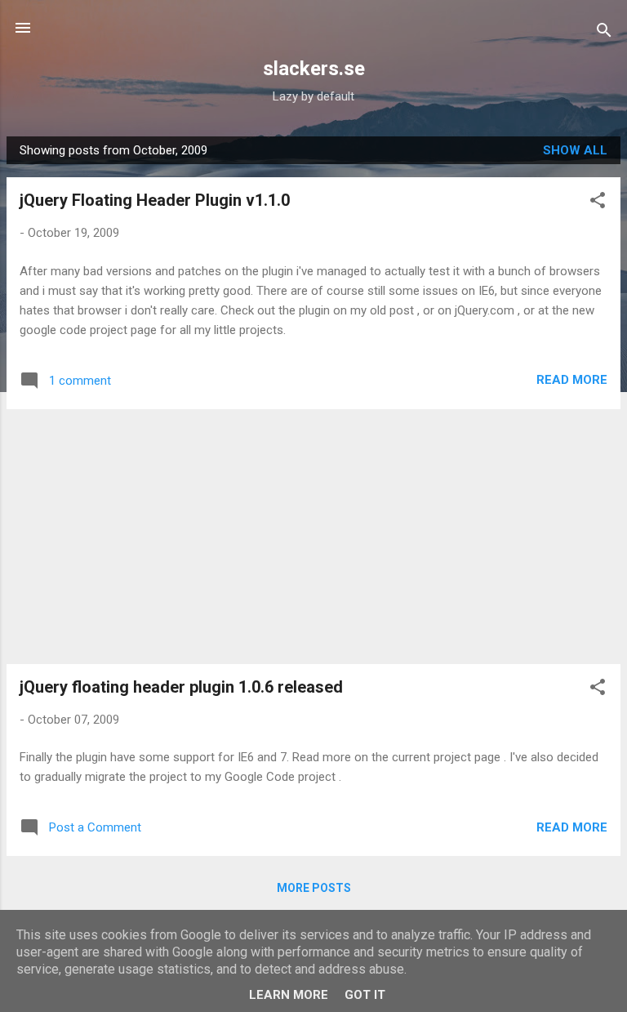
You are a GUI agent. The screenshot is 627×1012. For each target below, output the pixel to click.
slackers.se (314, 68)
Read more (571, 379)
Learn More (288, 994)
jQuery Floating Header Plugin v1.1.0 (155, 200)
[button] (597, 203)
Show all (575, 150)
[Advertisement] (313, 536)
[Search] (604, 33)
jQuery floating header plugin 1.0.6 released (181, 687)
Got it (365, 994)
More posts (314, 887)
